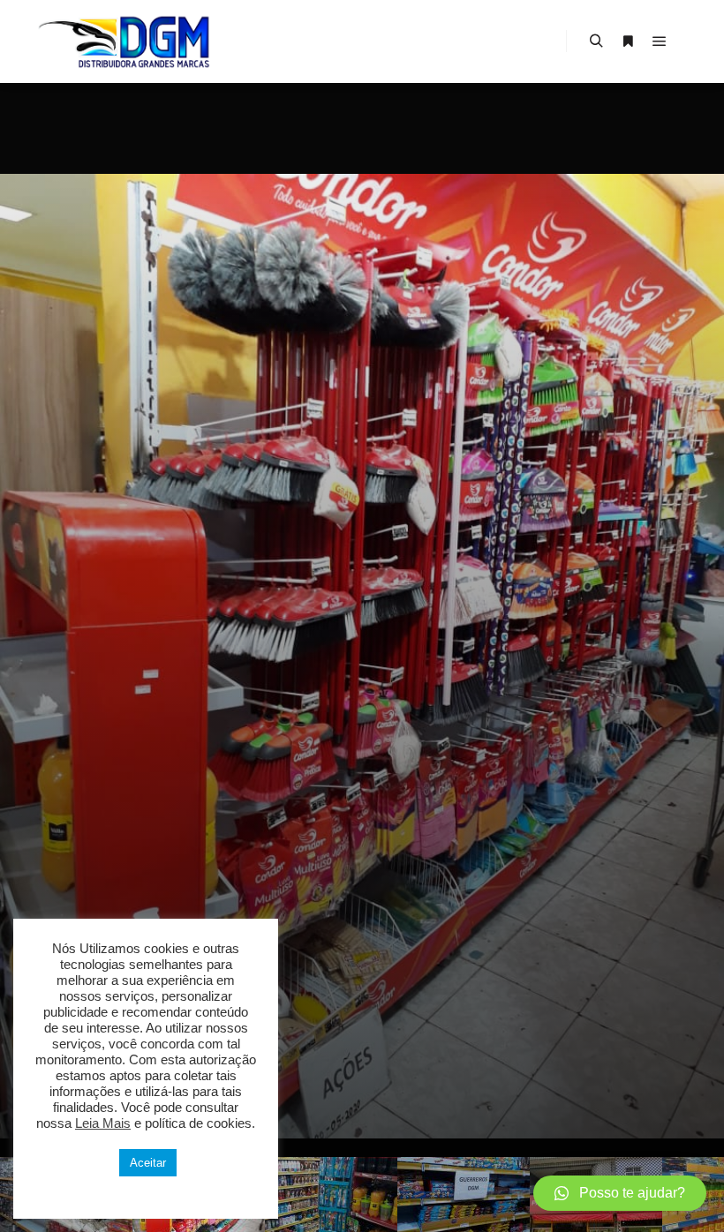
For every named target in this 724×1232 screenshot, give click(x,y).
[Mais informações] (628, 41)
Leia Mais (103, 1123)
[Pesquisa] (596, 41)
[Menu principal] (659, 41)
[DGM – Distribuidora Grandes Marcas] (123, 41)
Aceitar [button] (148, 1162)
